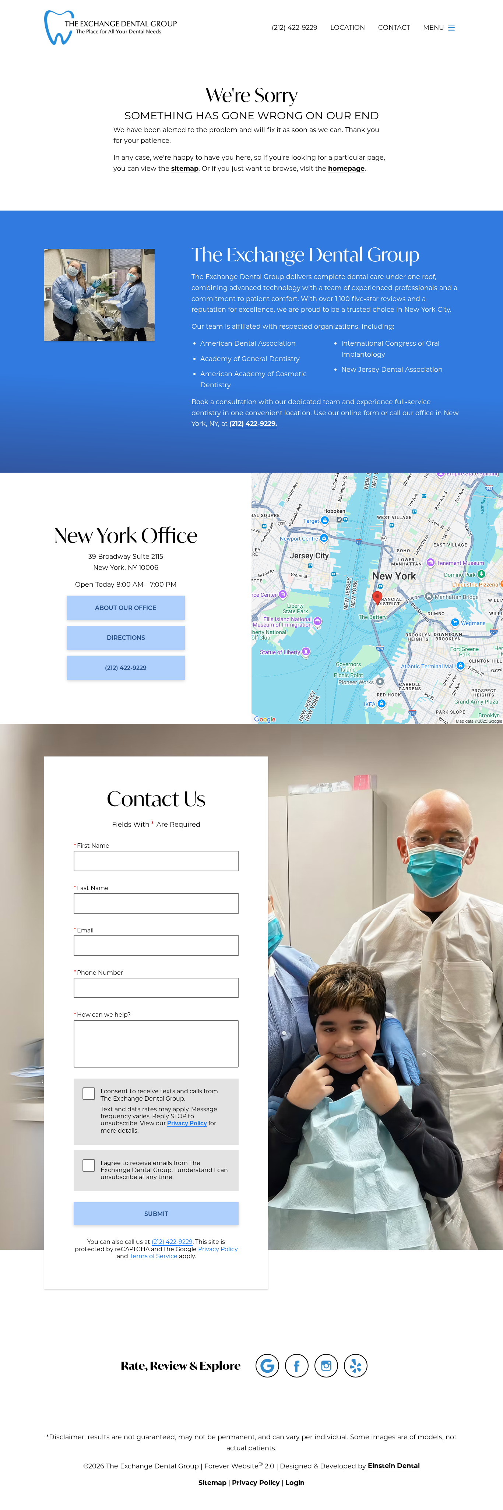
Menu (433, 27)
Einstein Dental (394, 1465)
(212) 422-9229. (253, 423)
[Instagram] (326, 1365)
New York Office (126, 535)
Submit (156, 1213)
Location (347, 27)
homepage (346, 168)
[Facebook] (297, 1365)
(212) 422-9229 (172, 1241)
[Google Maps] (267, 1365)
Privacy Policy (187, 1123)
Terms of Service (153, 1256)
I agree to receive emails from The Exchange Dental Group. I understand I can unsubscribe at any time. (164, 1170)
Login (295, 1482)
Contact (394, 27)
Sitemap (212, 1482)
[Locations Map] (377, 597)
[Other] (355, 1365)
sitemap (184, 168)
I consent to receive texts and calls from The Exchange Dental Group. (159, 1110)
